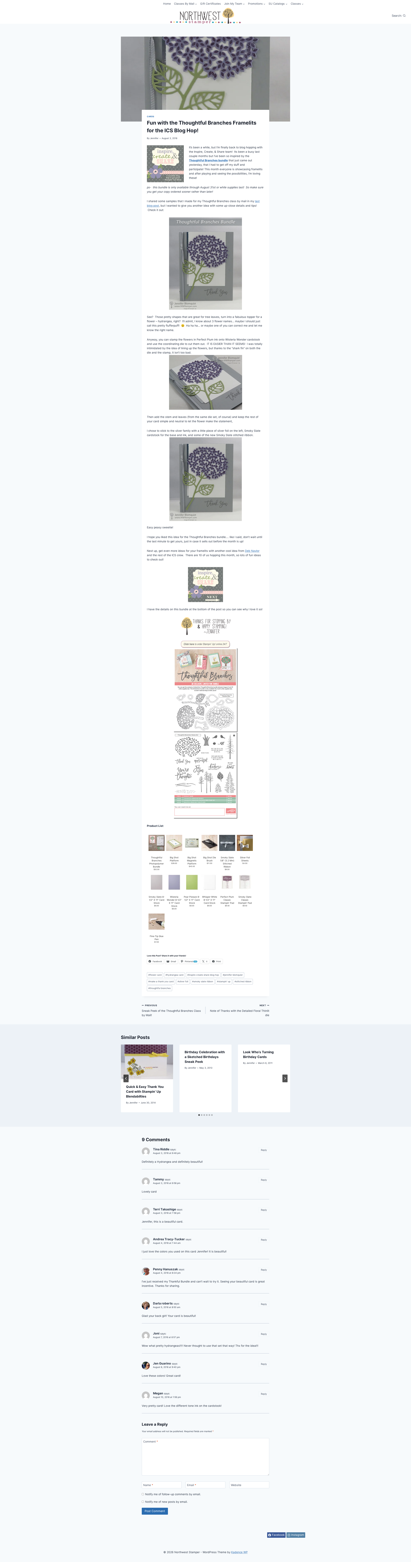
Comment (150, 1441)
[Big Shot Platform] (174, 843)
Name (148, 1485)
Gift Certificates (210, 3)
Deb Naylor (252, 550)
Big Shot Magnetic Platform (192, 860)
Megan (158, 1393)
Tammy (158, 1179)
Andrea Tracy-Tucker (169, 1239)
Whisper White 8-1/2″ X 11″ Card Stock (209, 900)
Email (191, 1485)
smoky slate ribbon (202, 981)
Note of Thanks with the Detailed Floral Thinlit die (239, 1010)
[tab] (199, 1115)
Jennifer (154, 138)
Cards (150, 116)
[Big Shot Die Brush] (209, 843)
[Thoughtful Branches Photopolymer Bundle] (157, 843)
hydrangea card (174, 975)
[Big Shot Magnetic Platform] (192, 843)
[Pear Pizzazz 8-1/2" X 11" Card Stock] (192, 882)
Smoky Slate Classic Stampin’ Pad (245, 900)
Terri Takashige (164, 1209)
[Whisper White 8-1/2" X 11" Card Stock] (209, 882)
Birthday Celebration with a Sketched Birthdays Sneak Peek (205, 1057)
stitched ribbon (243, 981)
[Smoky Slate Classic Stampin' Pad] (245, 882)
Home (167, 3)
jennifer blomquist (233, 975)
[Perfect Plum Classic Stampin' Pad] (227, 882)
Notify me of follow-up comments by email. (173, 1494)
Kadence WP (239, 1552)
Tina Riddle (161, 1149)
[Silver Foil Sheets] (245, 843)
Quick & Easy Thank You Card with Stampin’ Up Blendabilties (145, 1091)
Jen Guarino (162, 1363)
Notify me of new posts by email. (166, 1501)
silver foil (183, 981)
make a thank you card (161, 981)
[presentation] (147, 1062)
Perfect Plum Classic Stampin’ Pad (227, 900)
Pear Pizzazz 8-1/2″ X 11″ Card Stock (192, 900)
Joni (156, 1333)
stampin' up (223, 981)
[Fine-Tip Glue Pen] (157, 922)
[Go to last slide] (126, 1078)
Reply (264, 1150)
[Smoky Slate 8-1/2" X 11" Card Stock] (157, 882)
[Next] (285, 1078)
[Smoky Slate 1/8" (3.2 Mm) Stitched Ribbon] (227, 843)
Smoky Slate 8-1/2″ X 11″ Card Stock (157, 900)
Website (236, 1485)
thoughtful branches (159, 988)
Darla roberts (163, 1303)
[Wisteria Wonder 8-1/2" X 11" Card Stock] (174, 882)
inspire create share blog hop (203, 975)
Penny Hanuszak (165, 1269)
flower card (155, 975)
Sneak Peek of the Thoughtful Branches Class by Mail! (171, 1010)
